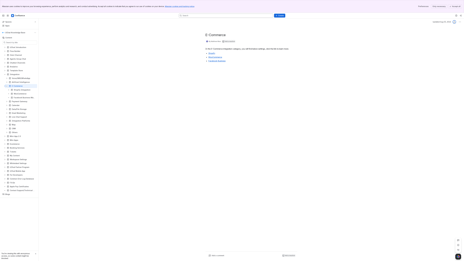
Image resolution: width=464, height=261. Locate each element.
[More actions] (35, 32)
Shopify (211, 53)
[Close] (35, 253)
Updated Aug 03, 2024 (442, 22)
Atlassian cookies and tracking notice (179, 6)
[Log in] (461, 16)
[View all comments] (458, 240)
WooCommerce (215, 57)
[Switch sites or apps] (8, 16)
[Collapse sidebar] (3, 16)
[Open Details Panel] (458, 245)
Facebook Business (217, 61)
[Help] (456, 16)
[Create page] (458, 250)
